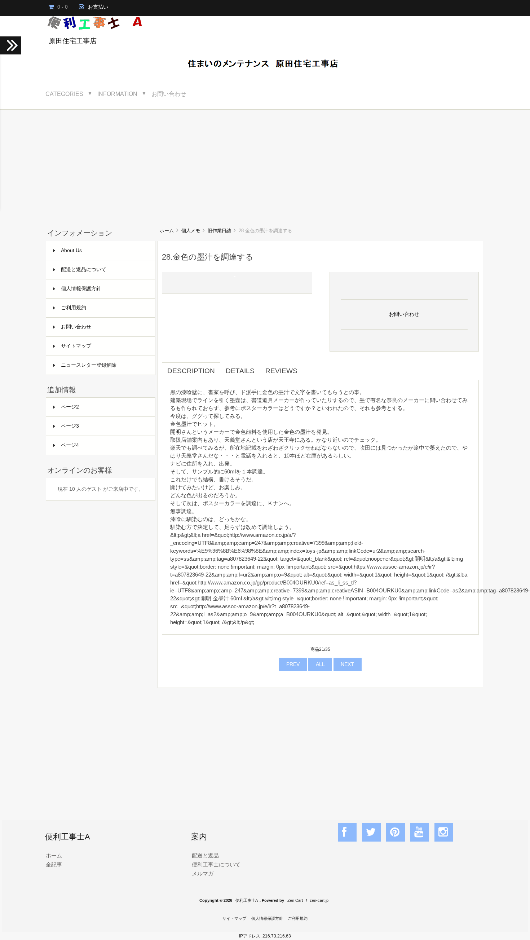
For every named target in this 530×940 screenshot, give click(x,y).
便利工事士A (246, 900)
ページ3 (70, 426)
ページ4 (70, 445)
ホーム (167, 230)
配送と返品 (205, 855)
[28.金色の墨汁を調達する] (234, 275)
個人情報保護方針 (81, 288)
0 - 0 (62, 7)
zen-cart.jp (319, 900)
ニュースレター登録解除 (88, 365)
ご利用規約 (73, 307)
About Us (71, 250)
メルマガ (202, 873)
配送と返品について (83, 269)
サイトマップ (76, 346)
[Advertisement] (265, 164)
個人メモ (190, 230)
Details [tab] (240, 371)
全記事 (54, 864)
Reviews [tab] (281, 371)
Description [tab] (191, 371)
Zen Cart (295, 900)
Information (117, 94)
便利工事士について (216, 864)
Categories (64, 94)
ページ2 (70, 407)
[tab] (308, 367)
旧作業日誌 (219, 230)
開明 (175, 432)
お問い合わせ (168, 94)
